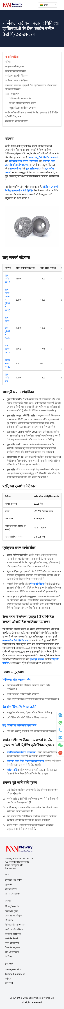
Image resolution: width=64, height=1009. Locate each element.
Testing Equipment (15, 973)
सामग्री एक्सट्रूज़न (12, 893)
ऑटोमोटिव (9, 920)
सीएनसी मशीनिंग (11, 889)
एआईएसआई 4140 (7, 363)
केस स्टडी (9, 983)
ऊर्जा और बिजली (11, 938)
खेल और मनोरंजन (12, 951)
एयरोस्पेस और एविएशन (13, 915)
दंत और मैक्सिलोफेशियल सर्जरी (19, 707)
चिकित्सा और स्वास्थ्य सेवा (16, 679)
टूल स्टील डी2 (7, 378)
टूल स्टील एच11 (7, 349)
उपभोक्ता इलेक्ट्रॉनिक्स (14, 929)
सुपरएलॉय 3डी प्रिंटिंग (13, 879)
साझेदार (8, 978)
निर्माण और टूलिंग (11, 911)
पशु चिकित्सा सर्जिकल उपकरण (19, 725)
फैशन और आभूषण (12, 942)
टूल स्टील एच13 (7, 279)
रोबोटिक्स (8, 956)
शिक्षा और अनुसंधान (12, 947)
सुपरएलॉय (8, 884)
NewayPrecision (13, 969)
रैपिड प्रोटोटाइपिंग (12, 906)
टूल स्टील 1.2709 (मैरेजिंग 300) (7, 328)
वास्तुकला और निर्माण (13, 933)
